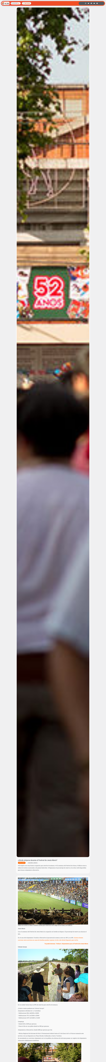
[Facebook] (91, 3)
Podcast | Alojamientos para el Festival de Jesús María (72, 943)
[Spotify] (97, 3)
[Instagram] (85, 3)
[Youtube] (94, 3)
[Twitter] (88, 3)
